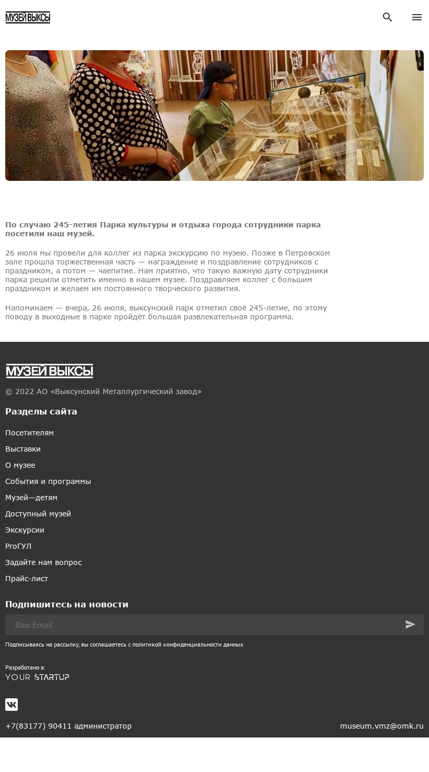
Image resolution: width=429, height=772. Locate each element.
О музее (20, 464)
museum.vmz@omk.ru (382, 725)
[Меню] (417, 17)
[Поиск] (387, 17)
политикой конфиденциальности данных (187, 644)
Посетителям (29, 432)
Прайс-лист (26, 578)
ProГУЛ (18, 545)
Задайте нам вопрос (43, 562)
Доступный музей (38, 513)
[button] (410, 624)
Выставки (23, 448)
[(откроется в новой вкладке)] (214, 677)
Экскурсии (24, 529)
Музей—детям (31, 497)
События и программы (48, 481)
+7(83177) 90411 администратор (68, 725)
